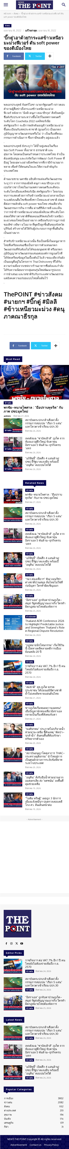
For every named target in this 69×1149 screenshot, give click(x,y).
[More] (50, 56)
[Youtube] (21, 943)
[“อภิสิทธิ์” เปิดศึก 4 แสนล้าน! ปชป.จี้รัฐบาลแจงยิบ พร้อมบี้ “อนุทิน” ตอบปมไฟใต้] (13, 464)
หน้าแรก (7, 13)
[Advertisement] (34, 857)
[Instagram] (11, 943)
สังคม (16, 13)
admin (7, 416)
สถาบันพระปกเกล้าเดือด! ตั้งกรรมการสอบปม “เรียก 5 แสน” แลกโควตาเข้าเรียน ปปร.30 (43, 423)
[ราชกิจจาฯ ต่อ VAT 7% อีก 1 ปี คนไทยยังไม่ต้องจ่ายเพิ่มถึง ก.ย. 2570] (13, 667)
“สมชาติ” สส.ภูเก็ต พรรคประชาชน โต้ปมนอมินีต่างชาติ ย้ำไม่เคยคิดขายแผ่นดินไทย (43, 690)
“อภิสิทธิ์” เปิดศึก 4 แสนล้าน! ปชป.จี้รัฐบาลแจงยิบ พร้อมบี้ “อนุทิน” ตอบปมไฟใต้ (42, 462)
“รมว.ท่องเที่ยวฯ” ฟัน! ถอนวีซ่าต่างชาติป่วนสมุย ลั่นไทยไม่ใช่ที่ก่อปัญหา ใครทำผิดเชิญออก (44, 582)
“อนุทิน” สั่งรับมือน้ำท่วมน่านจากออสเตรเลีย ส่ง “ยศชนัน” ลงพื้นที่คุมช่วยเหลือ (44, 781)
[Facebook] (6, 943)
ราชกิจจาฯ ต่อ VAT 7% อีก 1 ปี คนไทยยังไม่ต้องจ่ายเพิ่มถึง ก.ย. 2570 (45, 669)
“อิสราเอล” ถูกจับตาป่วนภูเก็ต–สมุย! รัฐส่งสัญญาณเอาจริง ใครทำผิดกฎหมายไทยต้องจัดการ (45, 603)
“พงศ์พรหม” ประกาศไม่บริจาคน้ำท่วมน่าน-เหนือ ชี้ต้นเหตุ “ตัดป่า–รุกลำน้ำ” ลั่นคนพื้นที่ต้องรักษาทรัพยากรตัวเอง (45, 734)
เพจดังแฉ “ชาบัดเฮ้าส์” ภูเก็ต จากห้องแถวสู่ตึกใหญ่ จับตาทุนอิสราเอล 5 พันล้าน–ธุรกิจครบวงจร (45, 443)
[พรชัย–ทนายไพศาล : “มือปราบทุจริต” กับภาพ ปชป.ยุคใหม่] (34, 382)
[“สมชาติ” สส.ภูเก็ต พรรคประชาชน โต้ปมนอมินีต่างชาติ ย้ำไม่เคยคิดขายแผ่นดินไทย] (13, 688)
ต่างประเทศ (31, 616)
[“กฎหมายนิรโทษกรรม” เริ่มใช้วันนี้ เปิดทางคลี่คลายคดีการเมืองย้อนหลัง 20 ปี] (13, 646)
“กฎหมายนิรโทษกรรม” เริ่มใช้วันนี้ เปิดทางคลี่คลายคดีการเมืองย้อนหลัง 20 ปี (44, 648)
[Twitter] (16, 943)
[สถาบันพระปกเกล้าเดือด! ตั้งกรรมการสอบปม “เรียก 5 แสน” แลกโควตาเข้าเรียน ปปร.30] (13, 425)
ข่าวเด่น (8, 402)
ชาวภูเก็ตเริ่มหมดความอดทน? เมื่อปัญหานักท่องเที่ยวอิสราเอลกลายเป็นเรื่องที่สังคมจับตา (43, 711)
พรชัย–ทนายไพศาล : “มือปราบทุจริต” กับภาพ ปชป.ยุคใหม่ (33, 409)
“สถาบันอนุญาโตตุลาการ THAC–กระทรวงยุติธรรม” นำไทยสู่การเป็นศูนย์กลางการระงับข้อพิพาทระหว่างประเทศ (45, 758)
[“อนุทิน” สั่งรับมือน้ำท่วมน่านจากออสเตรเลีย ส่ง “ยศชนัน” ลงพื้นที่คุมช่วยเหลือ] (13, 779)
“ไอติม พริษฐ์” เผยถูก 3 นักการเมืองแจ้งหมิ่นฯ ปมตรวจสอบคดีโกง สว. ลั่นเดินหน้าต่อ (43, 802)
